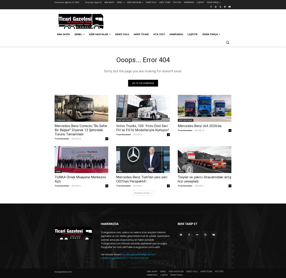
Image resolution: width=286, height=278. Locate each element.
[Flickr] (197, 234)
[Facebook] (211, 7)
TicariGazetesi (62, 138)
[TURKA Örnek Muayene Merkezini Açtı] (81, 159)
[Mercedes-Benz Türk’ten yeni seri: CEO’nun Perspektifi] (143, 159)
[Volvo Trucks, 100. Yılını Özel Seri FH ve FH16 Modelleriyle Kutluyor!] (143, 108)
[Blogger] (181, 234)
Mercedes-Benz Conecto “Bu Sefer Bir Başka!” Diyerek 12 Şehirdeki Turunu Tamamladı (81, 130)
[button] (227, 42)
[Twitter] (220, 7)
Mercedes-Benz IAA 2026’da (199, 126)
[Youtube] (229, 7)
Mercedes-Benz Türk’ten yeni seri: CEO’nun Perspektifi (142, 179)
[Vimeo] (225, 7)
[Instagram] (216, 7)
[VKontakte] (213, 234)
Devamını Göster (142, 193)
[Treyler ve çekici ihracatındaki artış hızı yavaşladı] (204, 159)
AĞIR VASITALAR (124, 120)
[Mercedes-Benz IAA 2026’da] (204, 108)
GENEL (58, 171)
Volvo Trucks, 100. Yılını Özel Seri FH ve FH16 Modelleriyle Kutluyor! (142, 128)
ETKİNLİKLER (61, 120)
